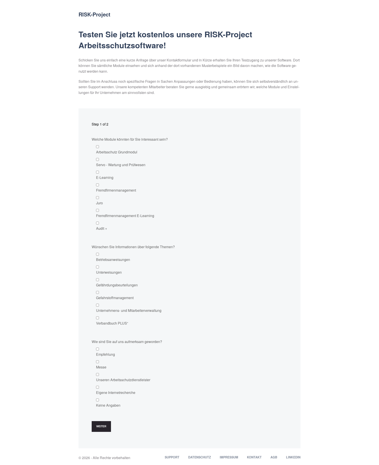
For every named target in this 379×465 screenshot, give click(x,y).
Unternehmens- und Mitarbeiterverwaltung (128, 310)
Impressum (229, 457)
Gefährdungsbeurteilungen (117, 284)
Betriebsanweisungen (113, 259)
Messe (101, 367)
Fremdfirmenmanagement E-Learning (125, 215)
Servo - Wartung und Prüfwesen (120, 164)
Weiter (101, 426)
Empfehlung (105, 354)
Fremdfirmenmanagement (116, 190)
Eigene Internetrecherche (115, 392)
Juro (99, 202)
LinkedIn (293, 457)
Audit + (101, 228)
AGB (273, 457)
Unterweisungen (109, 272)
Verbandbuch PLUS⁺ (112, 323)
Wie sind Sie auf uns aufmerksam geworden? (127, 341)
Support (172, 457)
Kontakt (254, 457)
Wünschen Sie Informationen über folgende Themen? (133, 246)
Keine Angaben (108, 405)
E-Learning (104, 177)
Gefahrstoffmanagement (115, 297)
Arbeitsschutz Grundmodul (116, 151)
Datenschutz (199, 457)
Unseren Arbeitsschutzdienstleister (123, 379)
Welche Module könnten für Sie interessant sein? (130, 139)
